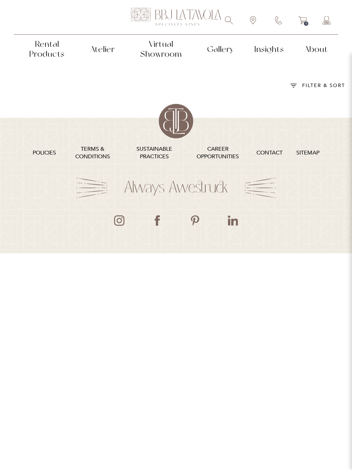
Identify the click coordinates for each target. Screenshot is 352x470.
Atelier (102, 49)
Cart (302, 21)
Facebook (157, 220)
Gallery (220, 49)
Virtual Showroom (161, 49)
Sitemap (307, 153)
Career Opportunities (218, 152)
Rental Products (47, 49)
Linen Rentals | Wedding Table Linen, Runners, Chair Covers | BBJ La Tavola (176, 17)
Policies (44, 153)
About (316, 49)
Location (253, 21)
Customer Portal (326, 21)
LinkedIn (233, 220)
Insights (269, 49)
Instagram (119, 220)
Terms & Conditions (92, 152)
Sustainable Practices (154, 152)
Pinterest (195, 220)
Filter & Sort (323, 85)
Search (229, 21)
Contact (278, 21)
